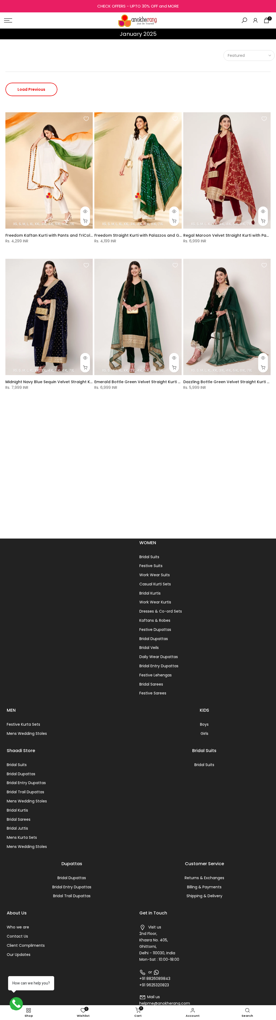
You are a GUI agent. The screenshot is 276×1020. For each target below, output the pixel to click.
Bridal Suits (149, 557)
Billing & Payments (204, 887)
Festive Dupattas (155, 629)
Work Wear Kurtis (155, 602)
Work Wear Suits (154, 575)
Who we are (18, 927)
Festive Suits (151, 565)
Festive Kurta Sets (23, 724)
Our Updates (18, 954)
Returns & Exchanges (204, 878)
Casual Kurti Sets (155, 584)
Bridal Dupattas (153, 638)
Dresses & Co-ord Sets (160, 611)
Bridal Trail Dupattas (25, 792)
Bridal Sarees (151, 684)
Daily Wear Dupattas (158, 656)
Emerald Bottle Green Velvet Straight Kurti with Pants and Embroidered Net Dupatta (176, 382)
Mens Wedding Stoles (27, 733)
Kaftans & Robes (154, 620)
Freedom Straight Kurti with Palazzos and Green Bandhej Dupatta (158, 235)
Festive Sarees (152, 693)
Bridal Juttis (17, 828)
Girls (204, 733)
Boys (204, 724)
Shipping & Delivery (204, 896)
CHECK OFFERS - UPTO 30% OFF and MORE (138, 6)
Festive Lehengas (155, 675)
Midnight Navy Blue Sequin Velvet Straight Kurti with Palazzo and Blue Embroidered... (87, 382)
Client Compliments (26, 945)
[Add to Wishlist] (86, 118)
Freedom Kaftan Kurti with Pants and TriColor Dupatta (58, 235)
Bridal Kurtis (150, 593)
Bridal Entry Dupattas (158, 666)
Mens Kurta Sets (22, 837)
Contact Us (17, 936)
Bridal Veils (149, 647)
